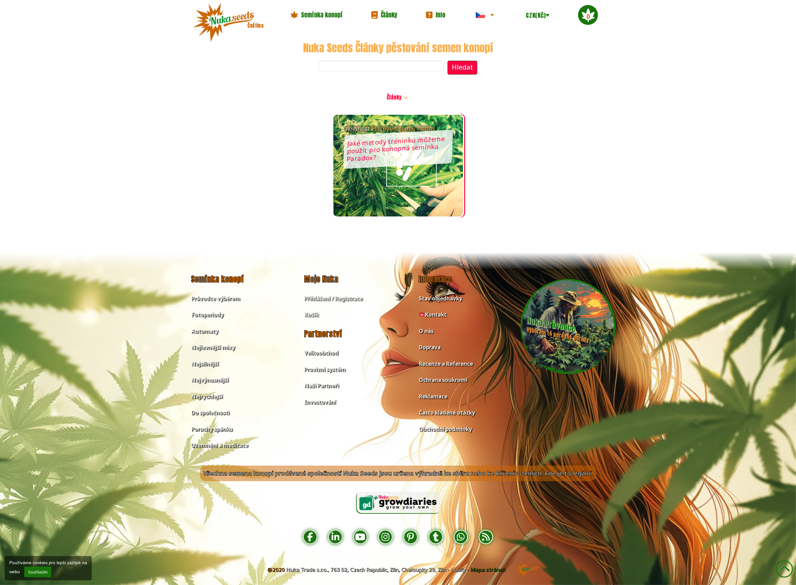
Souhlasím (38, 572)
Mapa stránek (488, 569)
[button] (316, 15)
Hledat (462, 67)
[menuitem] (484, 15)
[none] (484, 15)
